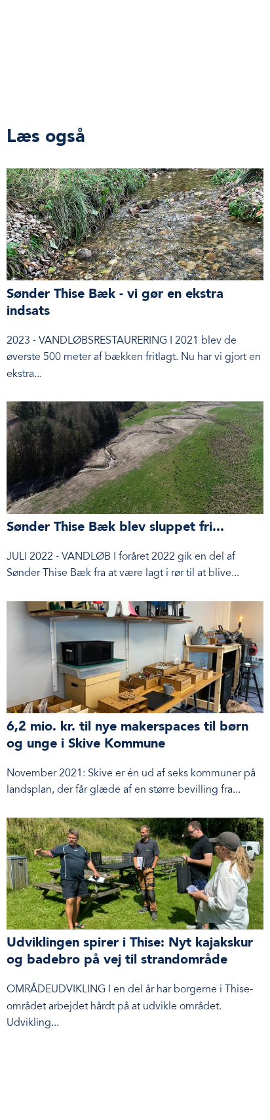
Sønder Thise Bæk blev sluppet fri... (115, 527)
